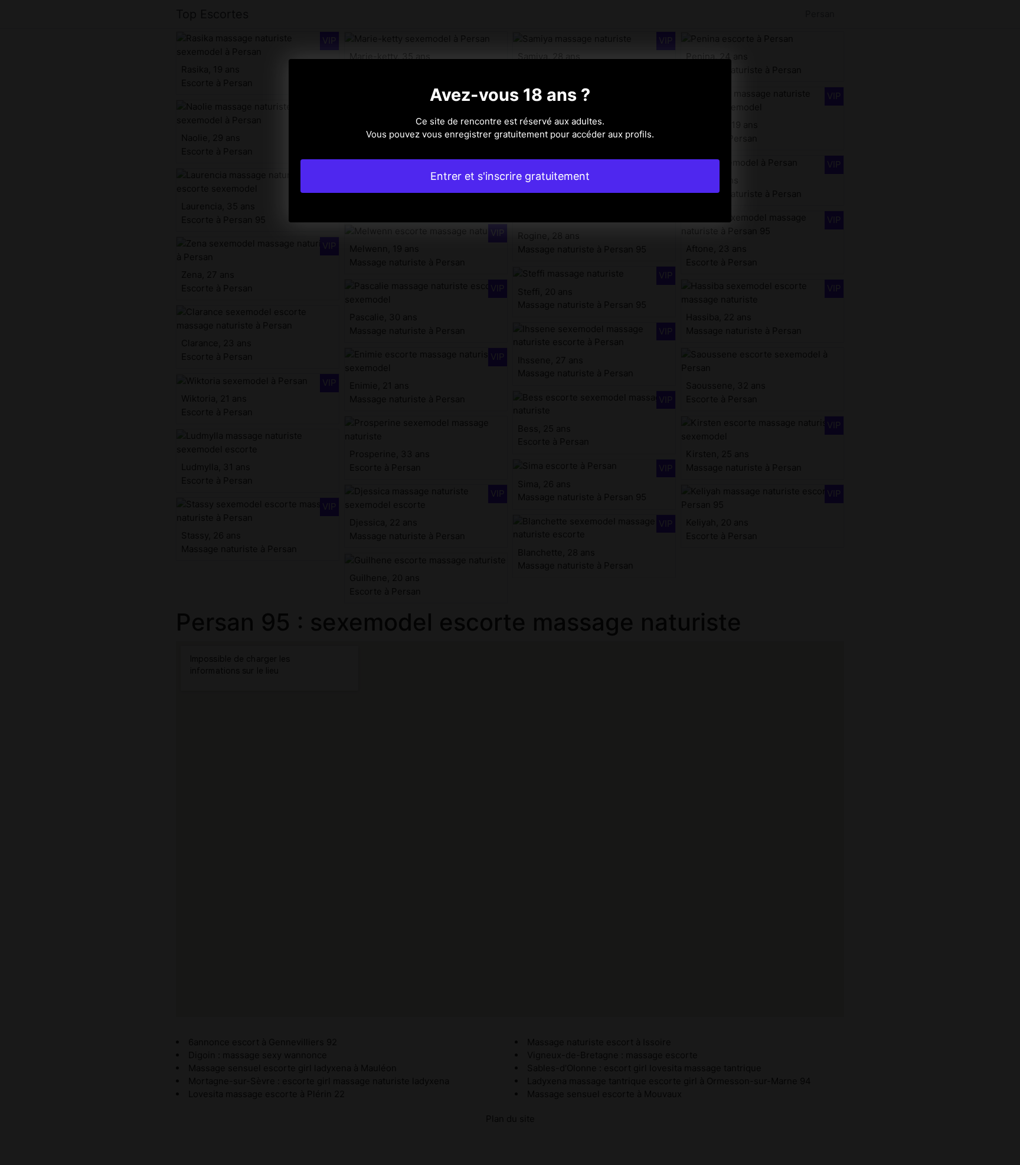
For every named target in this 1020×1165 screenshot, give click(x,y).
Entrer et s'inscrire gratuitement (510, 176)
